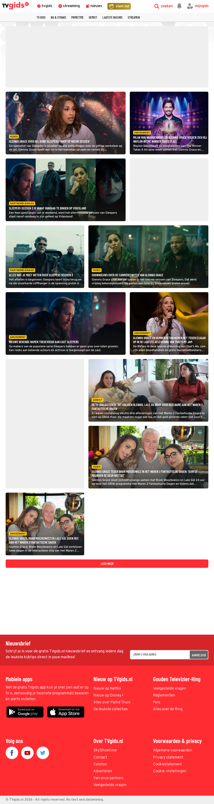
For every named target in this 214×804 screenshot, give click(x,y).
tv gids (41, 17)
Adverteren (102, 771)
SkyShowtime (105, 750)
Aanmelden (199, 655)
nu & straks (58, 17)
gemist (93, 17)
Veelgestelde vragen (169, 688)
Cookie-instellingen (169, 771)
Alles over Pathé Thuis (111, 702)
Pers (156, 702)
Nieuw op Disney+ (108, 695)
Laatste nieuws (112, 17)
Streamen (134, 17)
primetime (77, 17)
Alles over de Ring (168, 709)
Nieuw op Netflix (107, 688)
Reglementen (164, 695)
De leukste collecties (110, 709)
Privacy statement (168, 757)
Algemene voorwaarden (172, 750)
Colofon (100, 764)
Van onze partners (108, 778)
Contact (100, 757)
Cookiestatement (167, 764)
